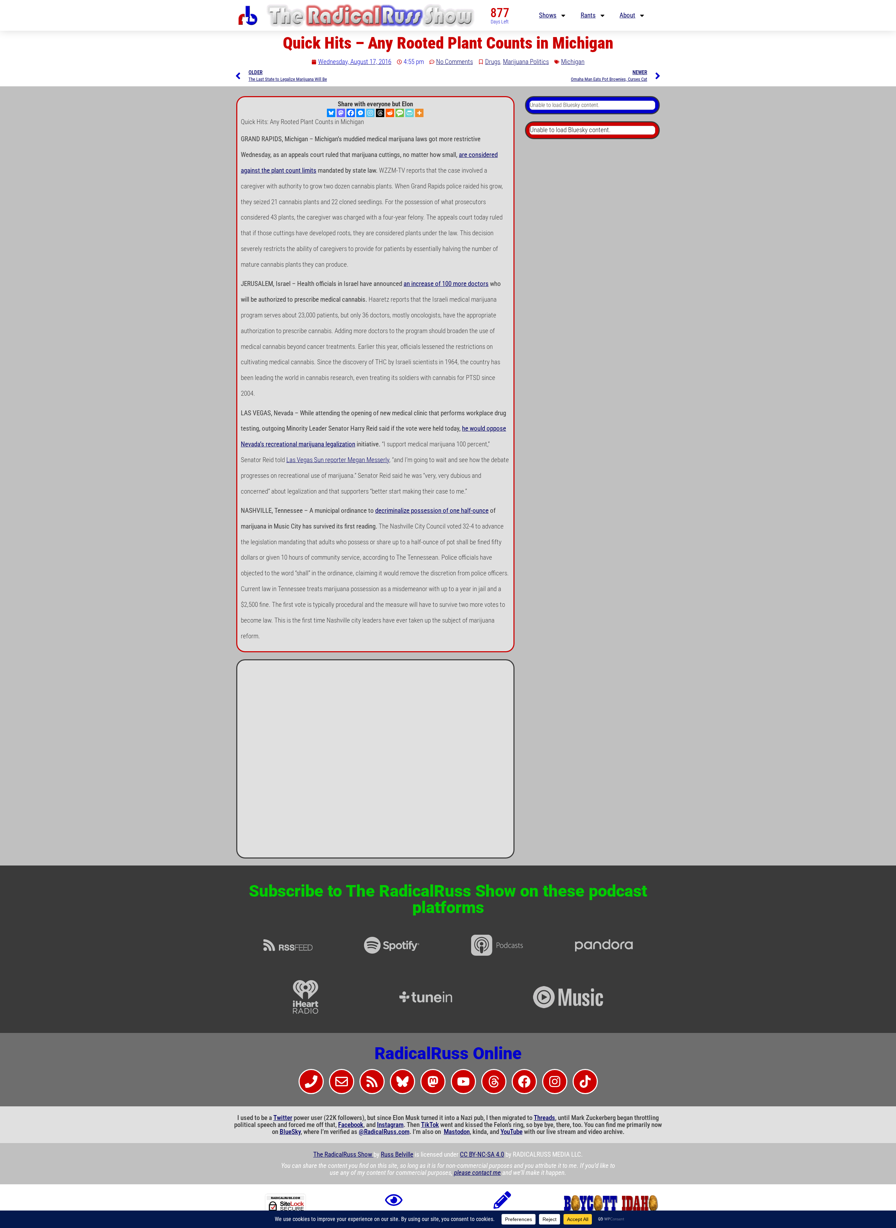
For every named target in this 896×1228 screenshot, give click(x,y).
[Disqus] (375, 761)
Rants (588, 15)
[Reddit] (390, 113)
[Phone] (311, 1081)
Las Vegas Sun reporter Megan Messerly (337, 460)
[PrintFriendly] (409, 113)
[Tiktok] (585, 1081)
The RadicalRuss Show (343, 1154)
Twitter (282, 1118)
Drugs (492, 62)
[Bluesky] (331, 113)
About (627, 15)
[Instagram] (370, 113)
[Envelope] (341, 1081)
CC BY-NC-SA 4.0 (482, 1154)
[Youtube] (463, 1081)
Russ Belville (397, 1154)
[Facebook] (350, 113)
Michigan (572, 62)
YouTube (511, 1132)
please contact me (477, 1173)
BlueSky (290, 1132)
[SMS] (400, 113)
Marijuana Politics (526, 62)
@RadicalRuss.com (384, 1132)
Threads (544, 1118)
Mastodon (457, 1132)
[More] (419, 113)
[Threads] (380, 113)
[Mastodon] (341, 113)
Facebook (350, 1125)
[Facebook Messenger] (360, 113)
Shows (547, 15)
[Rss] (372, 1081)
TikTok (430, 1125)
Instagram (390, 1125)
